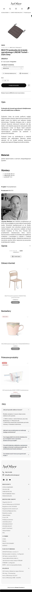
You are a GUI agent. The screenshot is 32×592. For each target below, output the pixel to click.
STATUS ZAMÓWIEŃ (7, 487)
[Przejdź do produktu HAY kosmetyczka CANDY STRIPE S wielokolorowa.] (15, 375)
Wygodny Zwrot (6, 502)
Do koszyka (15, 302)
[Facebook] (3, 480)
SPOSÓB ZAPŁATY (7, 526)
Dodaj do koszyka (14, 85)
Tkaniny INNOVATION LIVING (9, 558)
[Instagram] (7, 480)
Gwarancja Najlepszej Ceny (9, 511)
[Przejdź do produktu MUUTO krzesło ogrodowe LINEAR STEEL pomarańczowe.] (15, 280)
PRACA (4, 541)
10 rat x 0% (5, 517)
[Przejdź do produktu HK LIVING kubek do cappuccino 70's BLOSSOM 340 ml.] (15, 328)
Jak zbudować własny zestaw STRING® (12, 560)
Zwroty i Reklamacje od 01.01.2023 (11, 504)
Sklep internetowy (15, 587)
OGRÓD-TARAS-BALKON (16, 12)
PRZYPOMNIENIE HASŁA (8, 493)
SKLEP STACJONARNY (8, 543)
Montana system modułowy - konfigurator (13, 554)
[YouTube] (10, 480)
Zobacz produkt (15, 396)
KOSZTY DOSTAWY (7, 528)
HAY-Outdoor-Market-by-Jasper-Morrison (13, 571)
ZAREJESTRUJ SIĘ (7, 491)
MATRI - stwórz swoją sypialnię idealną (11, 565)
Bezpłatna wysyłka (7, 513)
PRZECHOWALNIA (7, 496)
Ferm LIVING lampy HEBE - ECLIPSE (11, 577)
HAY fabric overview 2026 (9, 556)
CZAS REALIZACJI (7, 522)
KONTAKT (4, 545)
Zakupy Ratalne (6, 515)
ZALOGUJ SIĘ (5, 489)
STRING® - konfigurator (8, 562)
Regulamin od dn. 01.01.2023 (9, 506)
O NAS (4, 539)
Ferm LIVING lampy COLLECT (9, 575)
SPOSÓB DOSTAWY (7, 524)
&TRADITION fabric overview (9, 551)
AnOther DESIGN (5, 12)
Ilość (2, 77)
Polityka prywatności (7, 519)
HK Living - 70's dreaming (8, 573)
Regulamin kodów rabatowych (10, 508)
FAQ (3, 532)
